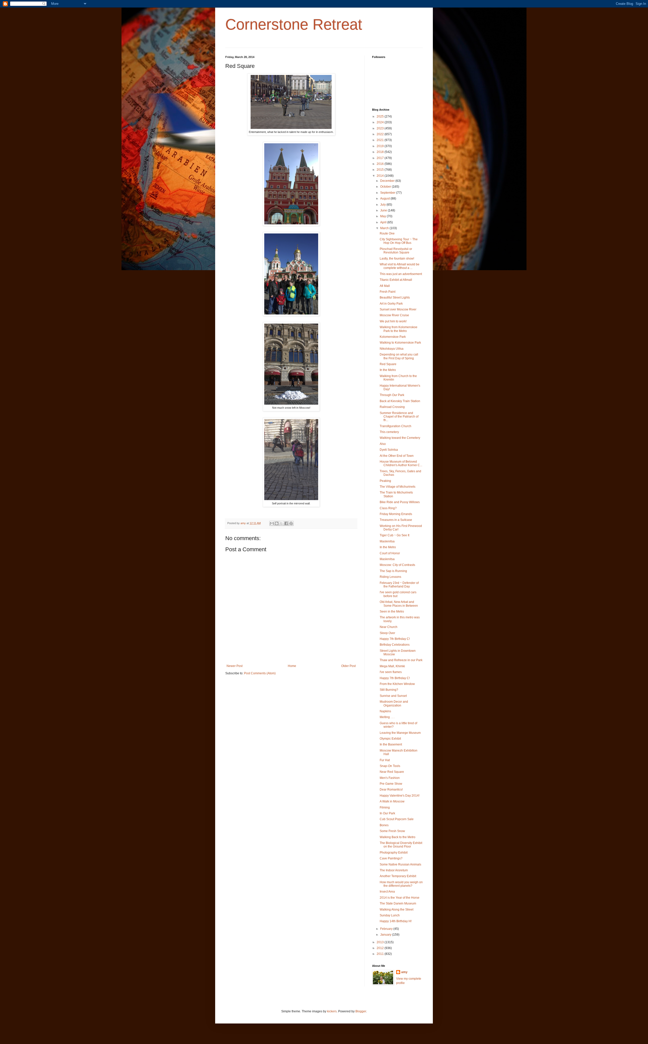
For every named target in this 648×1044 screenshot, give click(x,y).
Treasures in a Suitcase (396, 520)
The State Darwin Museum (398, 903)
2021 (380, 140)
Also (383, 444)
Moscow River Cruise (394, 315)
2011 (380, 954)
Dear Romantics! (391, 789)
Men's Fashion (390, 778)
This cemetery (389, 432)
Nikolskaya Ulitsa (391, 348)
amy (404, 972)
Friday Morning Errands (396, 514)
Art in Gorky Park (391, 303)
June (384, 210)
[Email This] (271, 523)
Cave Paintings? (391, 858)
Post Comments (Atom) (260, 673)
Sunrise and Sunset (393, 696)
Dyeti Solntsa (389, 449)
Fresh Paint (387, 291)
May (383, 216)
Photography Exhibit (394, 852)
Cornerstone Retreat (293, 24)
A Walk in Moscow (392, 801)
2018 (380, 152)
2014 (380, 176)
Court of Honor (390, 553)
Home (292, 666)
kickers (332, 1011)
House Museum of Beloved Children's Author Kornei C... (401, 463)
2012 (380, 948)
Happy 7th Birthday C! (395, 639)
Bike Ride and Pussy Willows (400, 502)
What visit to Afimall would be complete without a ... (399, 266)
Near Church (388, 627)
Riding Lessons (390, 577)
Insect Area (387, 891)
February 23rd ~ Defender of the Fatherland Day (399, 584)
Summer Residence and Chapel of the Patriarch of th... (399, 416)
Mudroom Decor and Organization (394, 703)
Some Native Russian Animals (400, 864)
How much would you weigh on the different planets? (401, 884)
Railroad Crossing (392, 407)
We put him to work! (393, 321)
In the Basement (391, 744)
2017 (380, 158)
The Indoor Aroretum (394, 870)
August (385, 198)
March (385, 228)
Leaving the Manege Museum (400, 733)
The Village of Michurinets (397, 486)
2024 (380, 122)
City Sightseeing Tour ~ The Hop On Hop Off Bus (399, 241)
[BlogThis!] (276, 523)
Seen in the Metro (392, 611)
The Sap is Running (393, 571)
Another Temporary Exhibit (398, 876)
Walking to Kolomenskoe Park (400, 342)
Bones (384, 825)
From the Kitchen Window (397, 684)
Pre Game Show (391, 783)
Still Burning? (389, 690)
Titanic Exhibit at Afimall (396, 280)
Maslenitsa (387, 541)
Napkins (385, 711)
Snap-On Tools (390, 766)
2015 (380, 169)
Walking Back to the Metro (397, 837)
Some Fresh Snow (392, 831)
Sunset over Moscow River (398, 309)
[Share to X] (281, 523)
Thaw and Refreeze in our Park (401, 660)
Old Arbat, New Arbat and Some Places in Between (399, 603)
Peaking (385, 481)
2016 (380, 164)
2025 (380, 116)
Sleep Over (387, 633)
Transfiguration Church (395, 426)
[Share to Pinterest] (291, 523)
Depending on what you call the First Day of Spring (399, 356)
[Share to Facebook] (286, 523)
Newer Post (234, 666)
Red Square (388, 364)
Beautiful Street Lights (395, 297)
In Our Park (387, 813)
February (386, 929)
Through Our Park (392, 395)
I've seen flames (391, 672)
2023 (380, 128)
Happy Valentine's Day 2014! (399, 795)
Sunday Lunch (390, 915)
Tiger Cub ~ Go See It (394, 535)
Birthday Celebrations (395, 644)
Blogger (360, 1011)
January (386, 934)
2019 (380, 146)
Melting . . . (387, 717)
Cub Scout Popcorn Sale (397, 819)
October (386, 186)
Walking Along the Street (396, 909)
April (383, 222)
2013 (380, 942)
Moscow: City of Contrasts (397, 565)
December (387, 181)
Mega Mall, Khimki (392, 666)
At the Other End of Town (397, 456)
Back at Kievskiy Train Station (400, 401)
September (388, 192)
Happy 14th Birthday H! (396, 921)
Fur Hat (385, 760)
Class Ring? (388, 508)
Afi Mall (385, 286)
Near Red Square (392, 772)
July (383, 204)
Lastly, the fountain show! (397, 258)
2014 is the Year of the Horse (399, 897)
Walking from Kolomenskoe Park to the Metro (398, 328)
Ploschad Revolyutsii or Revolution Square (396, 250)
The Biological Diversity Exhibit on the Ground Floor (401, 844)
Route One (387, 233)
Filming (385, 807)
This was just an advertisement (401, 274)
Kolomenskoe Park (393, 337)
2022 (380, 134)
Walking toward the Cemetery (400, 438)
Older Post (348, 666)
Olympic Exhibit (390, 738)
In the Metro (388, 370)
